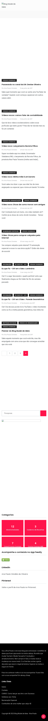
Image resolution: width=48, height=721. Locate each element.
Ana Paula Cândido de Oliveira (15, 574)
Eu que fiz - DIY (21, 264)
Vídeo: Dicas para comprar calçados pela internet (21, 236)
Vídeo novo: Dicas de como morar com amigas (23, 204)
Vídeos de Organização (12, 200)
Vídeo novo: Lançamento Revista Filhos (20, 146)
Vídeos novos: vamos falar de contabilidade (22, 115)
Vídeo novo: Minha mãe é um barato (18, 177)
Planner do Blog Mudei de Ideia (16, 331)
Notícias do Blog (9, 323)
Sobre (4, 687)
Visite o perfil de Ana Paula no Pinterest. (19, 587)
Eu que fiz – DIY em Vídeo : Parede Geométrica (23, 299)
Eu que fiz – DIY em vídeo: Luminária (18, 268)
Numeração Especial (11, 231)
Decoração (7, 264)
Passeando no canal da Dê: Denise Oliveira (21, 84)
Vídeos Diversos (9, 80)
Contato (5, 690)
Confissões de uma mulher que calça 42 (16, 704)
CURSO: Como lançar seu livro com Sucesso (18, 694)
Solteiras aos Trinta (9, 697)
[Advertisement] (24, 49)
